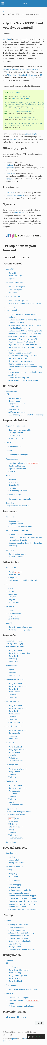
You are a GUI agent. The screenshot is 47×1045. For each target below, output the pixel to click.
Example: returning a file (18, 938)
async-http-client (18, 69)
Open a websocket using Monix (21, 364)
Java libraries (13, 619)
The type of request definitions (18, 506)
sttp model (10, 168)
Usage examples (12, 310)
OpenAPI (9, 623)
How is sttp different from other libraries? (25, 303)
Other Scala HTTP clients (16, 1017)
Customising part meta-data (19, 499)
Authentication (12, 459)
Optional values (14, 401)
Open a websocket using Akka (20, 361)
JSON (8, 584)
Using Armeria (14, 692)
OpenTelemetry (12, 853)
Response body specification (17, 531)
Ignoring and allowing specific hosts (22, 989)
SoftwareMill (19, 213)
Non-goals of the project (18, 301)
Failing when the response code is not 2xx (25, 537)
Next (39, 1023)
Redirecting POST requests (19, 998)
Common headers (15, 446)
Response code (14, 521)
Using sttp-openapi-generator (20, 627)
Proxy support (11, 985)
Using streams (14, 575)
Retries (11, 611)
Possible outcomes (15, 557)
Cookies (9, 451)
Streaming (10, 503)
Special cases (13, 407)
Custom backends (13, 881)
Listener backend (15, 887)
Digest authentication (17, 469)
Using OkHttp (14, 656)
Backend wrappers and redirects (21, 890)
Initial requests (14, 435)
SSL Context (13, 967)
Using (14, 572)
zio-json (11, 600)
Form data (12, 488)
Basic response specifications (20, 535)
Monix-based (13, 821)
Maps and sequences (16, 404)
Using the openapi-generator (19, 630)
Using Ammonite (15, 276)
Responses (10, 517)
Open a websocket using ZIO (20, 353)
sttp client (7, 39)
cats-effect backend (14, 726)
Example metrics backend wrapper (22, 896)
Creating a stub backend (18, 925)
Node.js (11, 830)
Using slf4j (12, 874)
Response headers (15, 524)
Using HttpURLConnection (19, 653)
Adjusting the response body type (21, 933)
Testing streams (14, 944)
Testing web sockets (16, 947)
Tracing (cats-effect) (16, 863)
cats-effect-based (15, 827)
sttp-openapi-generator (15, 195)
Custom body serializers (17, 491)
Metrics (11, 857)
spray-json (12, 594)
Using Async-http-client (17, 976)
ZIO (41, 75)
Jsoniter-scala (14, 602)
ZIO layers (12, 794)
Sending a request (15, 433)
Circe (10, 589)
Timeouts (9, 960)
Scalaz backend (12, 765)
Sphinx (14, 1039)
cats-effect (25, 75)
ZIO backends (11, 781)
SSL (7, 963)
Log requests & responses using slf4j (22, 339)
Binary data (13, 482)
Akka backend (11, 666)
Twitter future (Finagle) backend (18, 812)
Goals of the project (14, 296)
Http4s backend (12, 809)
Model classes (11, 391)
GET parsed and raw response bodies (23, 380)
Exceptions (10, 550)
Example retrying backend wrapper (22, 898)
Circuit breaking (14, 613)
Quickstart (10, 269)
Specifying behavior (16, 927)
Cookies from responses (18, 455)
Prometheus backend (14, 867)
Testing (11, 670)
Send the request (15, 290)
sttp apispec (10, 179)
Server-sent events (15, 675)
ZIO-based (12, 824)
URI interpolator (14, 398)
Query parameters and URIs (19, 430)
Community (10, 307)
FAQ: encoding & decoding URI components (26, 415)
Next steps (12, 292)
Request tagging (14, 885)
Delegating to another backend (20, 941)
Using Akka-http (14, 973)
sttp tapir (9, 165)
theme (25, 1039)
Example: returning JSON (18, 936)
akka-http (7, 69)
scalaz (33, 75)
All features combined (17, 412)
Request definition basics (16, 426)
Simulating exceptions (17, 930)
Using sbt (12, 273)
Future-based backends (15, 679)
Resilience (10, 606)
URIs (7, 394)
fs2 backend (10, 743)
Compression (13, 577)
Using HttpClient (15, 650)
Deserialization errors (17, 554)
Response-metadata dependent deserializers (25, 543)
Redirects (9, 993)
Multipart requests (13, 495)
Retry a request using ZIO (18, 378)
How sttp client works (14, 283)
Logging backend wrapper (18, 893)
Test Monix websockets (17, 358)
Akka (9, 75)
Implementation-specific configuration (23, 580)
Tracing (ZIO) (13, 860)
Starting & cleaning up (14, 644)
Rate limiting (13, 616)
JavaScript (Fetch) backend (16, 814)
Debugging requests (16, 438)
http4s (28, 69)
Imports (11, 278)
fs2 (19, 75)
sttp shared (10, 173)
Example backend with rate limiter (22, 904)
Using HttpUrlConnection (18, 970)
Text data (12, 480)
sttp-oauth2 (10, 193)
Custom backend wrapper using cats (23, 909)
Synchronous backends (15, 646)
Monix (14, 75)
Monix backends (12, 701)
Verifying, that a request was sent (21, 949)
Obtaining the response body (20, 526)
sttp (25, 3)
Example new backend (17, 907)
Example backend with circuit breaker (23, 901)
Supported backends (14, 641)
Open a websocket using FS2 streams (23, 356)
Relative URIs (13, 409)
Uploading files (14, 485)
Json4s (11, 591)
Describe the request (16, 287)
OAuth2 (11, 471)
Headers (9, 442)
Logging (9, 869)
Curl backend (11, 842)
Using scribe (13, 876)
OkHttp (35, 69)
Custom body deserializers (18, 540)
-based (14, 818)
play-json (12, 597)
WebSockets (11, 568)
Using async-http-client (17, 686)
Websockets (13, 661)
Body (8, 475)
